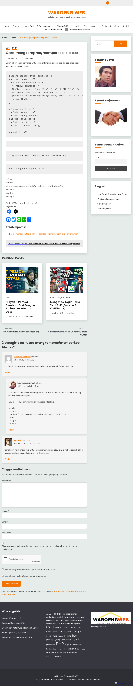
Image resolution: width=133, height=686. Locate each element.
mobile (68, 639)
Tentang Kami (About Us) (116, 3)
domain (57, 627)
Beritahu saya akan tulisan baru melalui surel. (25, 576)
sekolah (70, 648)
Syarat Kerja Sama (53, 29)
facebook (61, 632)
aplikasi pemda (70, 613)
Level (76, 26)
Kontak (126, 26)
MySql (75, 639)
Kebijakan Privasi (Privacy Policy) (129, 3)
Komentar (7, 480)
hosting (67, 636)
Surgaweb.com (104, 203)
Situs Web (7, 532)
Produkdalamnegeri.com (108, 199)
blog (58, 620)
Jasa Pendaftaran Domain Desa (112, 194)
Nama (5, 511)
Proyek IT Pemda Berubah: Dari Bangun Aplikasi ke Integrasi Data (20, 306)
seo (77, 648)
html (75, 635)
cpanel (77, 623)
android (49, 614)
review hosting (76, 644)
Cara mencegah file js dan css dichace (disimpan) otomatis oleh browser (44, 233)
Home (6, 26)
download (66, 627)
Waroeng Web (66, 12)
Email (5, 521)
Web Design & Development (38, 26)
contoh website (65, 623)
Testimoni (106, 26)
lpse (63, 640)
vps (64, 653)
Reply (7, 372)
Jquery (57, 640)
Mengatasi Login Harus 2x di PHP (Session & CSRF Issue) (65, 305)
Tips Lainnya (90, 26)
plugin (67, 644)
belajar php (50, 620)
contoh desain (77, 620)
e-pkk (73, 627)
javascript (50, 639)
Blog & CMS (62, 26)
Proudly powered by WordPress (49, 679)
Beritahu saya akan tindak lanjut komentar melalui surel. (30, 569)
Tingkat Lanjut (63, 297)
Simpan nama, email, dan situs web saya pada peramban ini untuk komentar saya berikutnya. (39, 547)
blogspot (65, 620)
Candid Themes (92, 679)
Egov (79, 627)
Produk (16, 26)
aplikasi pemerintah (54, 617)
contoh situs (51, 623)
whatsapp (72, 652)
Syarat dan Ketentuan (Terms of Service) (120, 3)
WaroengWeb (104, 208)
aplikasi (58, 613)
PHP (14, 48)
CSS (8, 48)
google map (51, 636)
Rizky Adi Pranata (22, 356)
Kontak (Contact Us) (112, 3)
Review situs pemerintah (55, 649)
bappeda (69, 617)
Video (116, 26)
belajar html (79, 617)
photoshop (50, 644)
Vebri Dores (28, 58)
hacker (60, 636)
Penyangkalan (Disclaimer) (125, 3)
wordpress (53, 656)
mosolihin (18, 440)
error (55, 632)
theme (59, 653)
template (51, 652)
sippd (83, 649)
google (76, 631)
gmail (68, 632)
